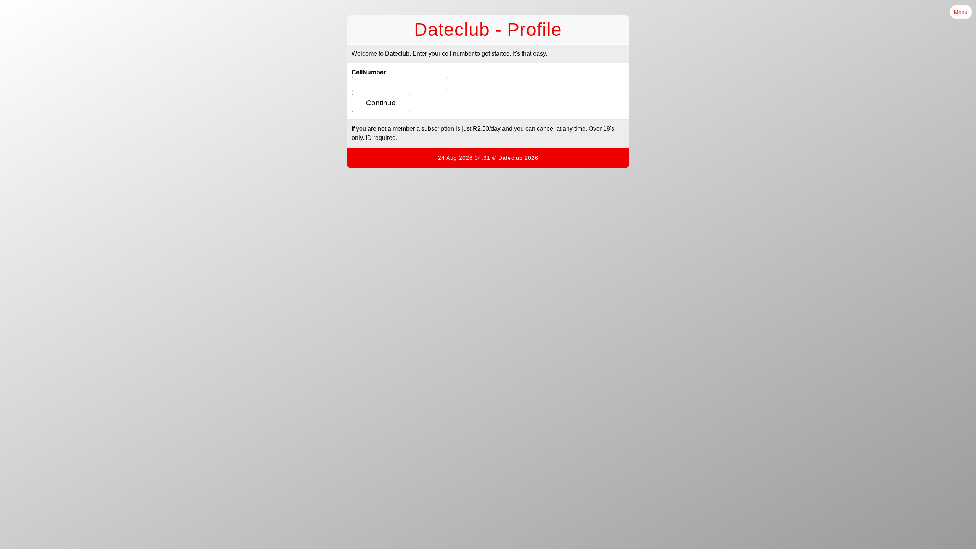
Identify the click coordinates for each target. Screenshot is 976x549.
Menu (961, 12)
